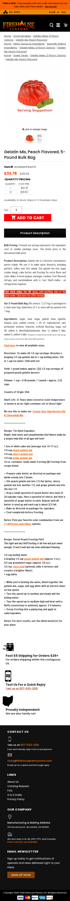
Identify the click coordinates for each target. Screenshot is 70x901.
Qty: (6, 210)
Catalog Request (18, 786)
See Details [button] (51, 6)
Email (52, 12)
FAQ (9, 790)
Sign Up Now (21, 875)
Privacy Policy (16, 799)
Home (7, 36)
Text (63, 12)
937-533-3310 (30, 745)
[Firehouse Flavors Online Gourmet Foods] (18, 25)
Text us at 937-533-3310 (22, 688)
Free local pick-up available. (22, 842)
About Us (13, 781)
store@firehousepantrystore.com (29, 761)
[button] (29, 139)
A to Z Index (14, 795)
